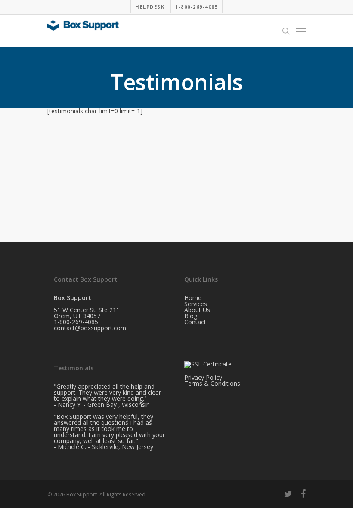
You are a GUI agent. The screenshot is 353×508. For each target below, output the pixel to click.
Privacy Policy (203, 377)
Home (192, 298)
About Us (197, 310)
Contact (195, 322)
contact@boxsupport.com (90, 328)
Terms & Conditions (212, 383)
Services (195, 304)
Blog (190, 316)
